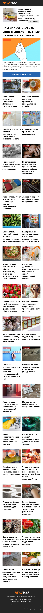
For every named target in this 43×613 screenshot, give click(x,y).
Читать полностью (21, 74)
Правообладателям (35, 610)
